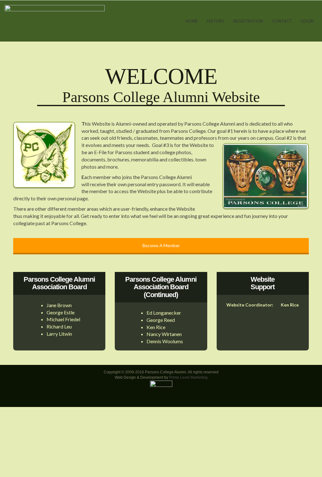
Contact (282, 21)
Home (192, 21)
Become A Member (161, 245)
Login (307, 21)
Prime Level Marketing (188, 377)
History (215, 21)
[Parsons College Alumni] (55, 20)
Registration (248, 21)
